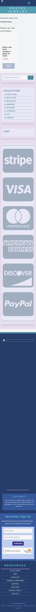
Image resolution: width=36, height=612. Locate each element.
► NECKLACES (10, 98)
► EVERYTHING (10, 94)
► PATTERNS (9, 108)
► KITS (7, 114)
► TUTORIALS (9, 111)
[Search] (30, 78)
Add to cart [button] (8, 66)
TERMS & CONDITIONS (15, 580)
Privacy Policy (29, 606)
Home (3, 606)
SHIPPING (15, 584)
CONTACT (15, 594)
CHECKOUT (15, 577)
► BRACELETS (10, 101)
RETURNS (15, 587)
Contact (18, 608)
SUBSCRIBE (18, 543)
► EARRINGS (9, 104)
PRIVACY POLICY (15, 590)
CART (15, 574)
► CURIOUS (9, 118)
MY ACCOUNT (15, 571)
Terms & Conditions (14, 606)
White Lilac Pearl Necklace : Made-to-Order (7, 51)
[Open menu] (30, 3)
